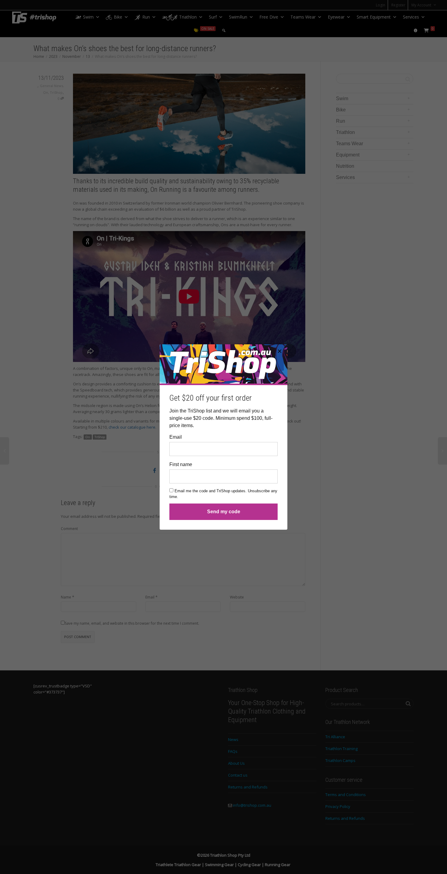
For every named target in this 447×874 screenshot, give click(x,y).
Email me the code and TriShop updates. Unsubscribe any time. (223, 494)
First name (180, 464)
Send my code (223, 511)
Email (175, 437)
